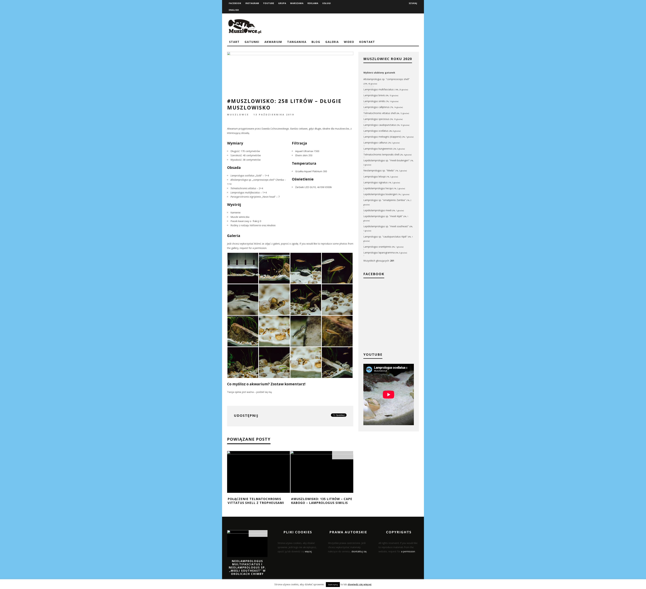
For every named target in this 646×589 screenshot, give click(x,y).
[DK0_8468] (243, 267)
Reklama (313, 3)
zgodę (295, 243)
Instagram (252, 3)
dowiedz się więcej (359, 584)
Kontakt (367, 42)
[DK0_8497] (305, 330)
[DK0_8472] (274, 267)
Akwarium (273, 42)
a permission (408, 551)
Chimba (257, 179)
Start (234, 42)
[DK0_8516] (337, 362)
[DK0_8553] (274, 330)
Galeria (332, 42)
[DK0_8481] (274, 362)
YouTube (268, 3)
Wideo (349, 42)
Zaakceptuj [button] (333, 584)
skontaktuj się (359, 551)
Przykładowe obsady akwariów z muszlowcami (258, 501)
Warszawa (296, 3)
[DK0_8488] (274, 299)
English (234, 10)
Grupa (282, 3)
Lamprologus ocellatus (242, 175)
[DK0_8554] (305, 362)
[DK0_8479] (337, 299)
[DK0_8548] (243, 330)
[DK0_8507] (243, 299)
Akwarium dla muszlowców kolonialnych (317, 501)
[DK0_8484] (305, 299)
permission (260, 248)
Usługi (326, 3)
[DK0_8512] (243, 362)
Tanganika (297, 42)
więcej (308, 551)
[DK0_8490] (337, 330)
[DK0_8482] (305, 267)
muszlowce (238, 114)
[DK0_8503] (337, 267)
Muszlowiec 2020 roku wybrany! (247, 562)
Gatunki (252, 42)
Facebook (235, 3)
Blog (316, 42)
